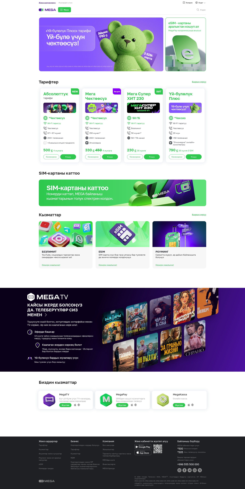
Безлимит (49, 251)
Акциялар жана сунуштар (50, 453)
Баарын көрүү (199, 82)
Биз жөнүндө (108, 445)
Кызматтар (43, 449)
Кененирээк (51, 157)
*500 (180, 448)
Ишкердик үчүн (65, 3)
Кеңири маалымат (51, 265)
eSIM (102, 251)
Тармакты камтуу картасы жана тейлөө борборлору (117, 454)
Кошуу (68, 157)
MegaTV (64, 394)
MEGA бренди (109, 468)
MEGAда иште (109, 460)
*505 (180, 452)
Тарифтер (43, 445)
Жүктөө (65, 405)
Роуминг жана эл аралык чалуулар (50, 459)
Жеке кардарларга (47, 3)
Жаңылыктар (108, 449)
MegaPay (121, 394)
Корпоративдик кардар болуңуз (85, 445)
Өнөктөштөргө (109, 464)
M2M (73, 458)
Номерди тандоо (46, 468)
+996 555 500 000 (188, 464)
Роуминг (162, 251)
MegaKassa (180, 394)
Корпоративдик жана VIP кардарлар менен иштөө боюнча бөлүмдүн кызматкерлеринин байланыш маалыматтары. (85, 465)
